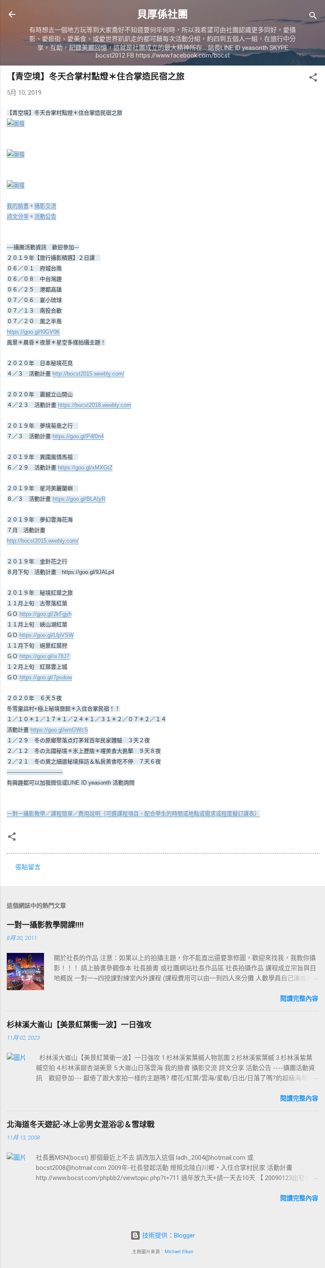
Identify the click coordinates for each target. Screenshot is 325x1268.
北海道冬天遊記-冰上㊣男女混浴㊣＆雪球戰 (80, 1124)
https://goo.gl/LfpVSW (46, 635)
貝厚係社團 (162, 14)
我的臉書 (18, 206)
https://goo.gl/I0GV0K (33, 332)
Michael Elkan (179, 1251)
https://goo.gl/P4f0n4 (78, 436)
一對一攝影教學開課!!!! (45, 924)
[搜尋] (313, 17)
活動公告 (45, 216)
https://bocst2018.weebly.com (94, 405)
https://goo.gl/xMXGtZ (85, 467)
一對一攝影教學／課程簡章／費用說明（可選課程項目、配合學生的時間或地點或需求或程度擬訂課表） (133, 813)
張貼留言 (28, 867)
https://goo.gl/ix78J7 (44, 656)
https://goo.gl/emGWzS (59, 730)
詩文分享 (18, 216)
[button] (313, 78)
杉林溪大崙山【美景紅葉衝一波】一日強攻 (79, 1024)
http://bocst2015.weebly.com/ (88, 374)
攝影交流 (45, 206)
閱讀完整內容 (299, 998)
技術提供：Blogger (167, 1235)
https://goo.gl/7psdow (45, 677)
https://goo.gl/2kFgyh (45, 614)
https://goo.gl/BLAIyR (78, 499)
